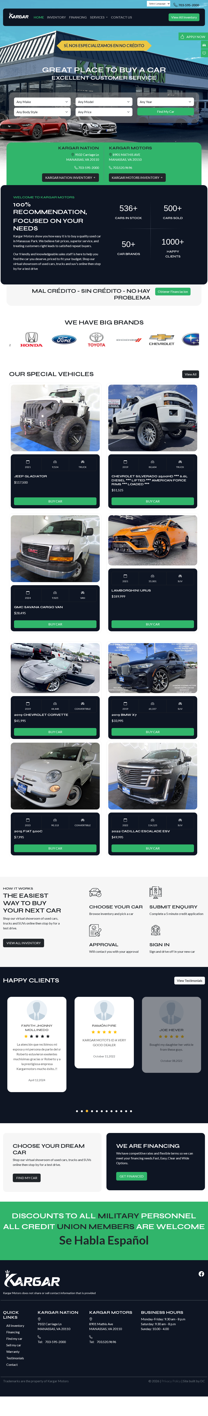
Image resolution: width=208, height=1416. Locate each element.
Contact (12, 1364)
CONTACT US (121, 17)
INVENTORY (56, 17)
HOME (39, 17)
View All (190, 374)
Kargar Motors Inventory (136, 177)
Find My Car (26, 1178)
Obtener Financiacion (173, 291)
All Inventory (15, 1325)
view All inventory (23, 943)
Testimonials (15, 1358)
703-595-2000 (188, 5)
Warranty (13, 1351)
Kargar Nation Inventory (69, 177)
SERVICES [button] (97, 17)
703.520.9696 (122, 167)
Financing (13, 1332)
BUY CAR (55, 501)
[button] (77, 1111)
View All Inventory (184, 17)
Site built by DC (194, 1381)
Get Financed (132, 1176)
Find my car (14, 1338)
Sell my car (13, 1345)
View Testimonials (189, 980)
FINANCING (78, 17)
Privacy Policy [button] (171, 1381)
